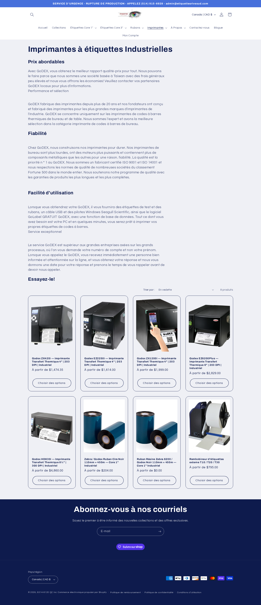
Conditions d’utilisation (189, 592)
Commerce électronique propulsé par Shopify (82, 592)
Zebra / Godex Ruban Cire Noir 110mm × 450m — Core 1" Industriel (104, 462)
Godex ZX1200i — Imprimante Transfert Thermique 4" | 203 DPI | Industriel (156, 361)
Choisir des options (52, 383)
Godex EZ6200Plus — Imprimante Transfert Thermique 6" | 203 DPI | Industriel (205, 363)
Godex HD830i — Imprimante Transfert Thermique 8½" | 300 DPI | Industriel (51, 462)
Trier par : (149, 289)
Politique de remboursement (125, 592)
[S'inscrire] (160, 531)
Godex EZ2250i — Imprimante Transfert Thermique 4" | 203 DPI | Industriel (104, 361)
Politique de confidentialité (159, 592)
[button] (32, 14)
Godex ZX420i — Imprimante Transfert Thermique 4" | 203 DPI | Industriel (51, 361)
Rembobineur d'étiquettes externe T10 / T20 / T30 (206, 461)
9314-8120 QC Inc (47, 592)
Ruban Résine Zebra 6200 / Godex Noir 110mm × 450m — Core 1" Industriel (156, 462)
